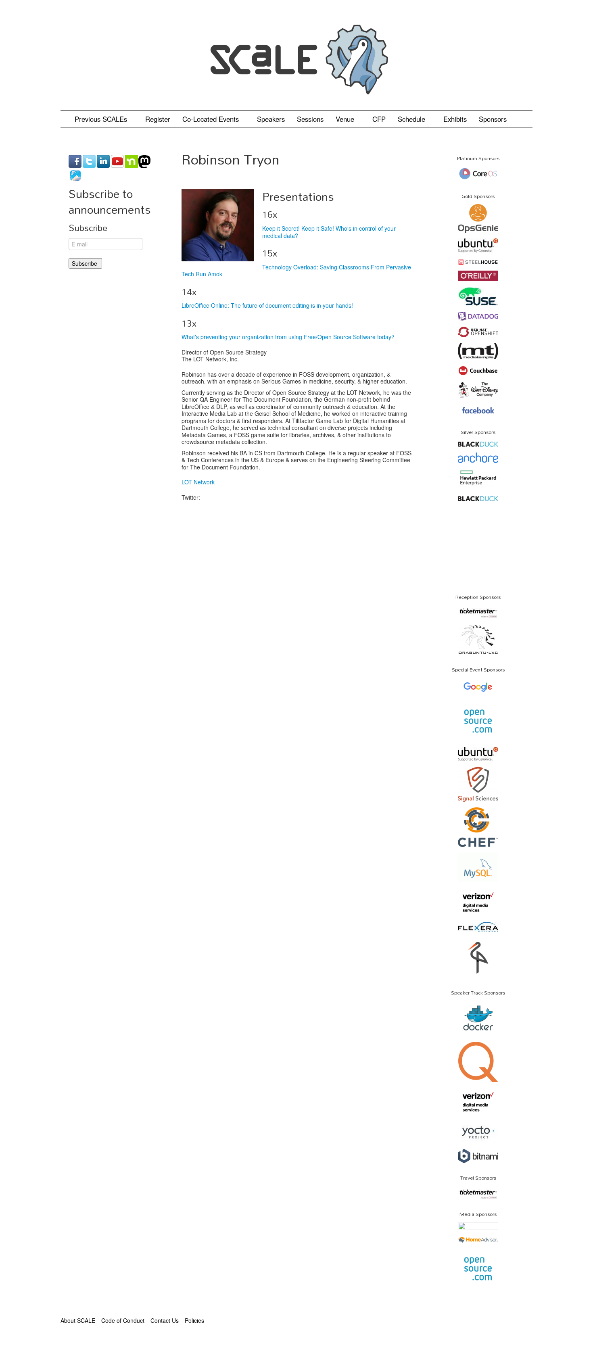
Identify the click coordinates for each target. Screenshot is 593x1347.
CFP (379, 119)
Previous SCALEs (102, 119)
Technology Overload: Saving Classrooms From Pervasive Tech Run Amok (296, 270)
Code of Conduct (122, 1320)
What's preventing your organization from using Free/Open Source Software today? (288, 337)
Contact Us (164, 1320)
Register (157, 119)
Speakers (271, 119)
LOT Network (198, 482)
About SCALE (78, 1320)
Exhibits (455, 119)
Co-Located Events (211, 119)
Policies (194, 1320)
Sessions (310, 119)
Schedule (412, 119)
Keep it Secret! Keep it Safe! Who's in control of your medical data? (329, 232)
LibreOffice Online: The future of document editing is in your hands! (267, 305)
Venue (346, 119)
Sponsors (493, 119)
